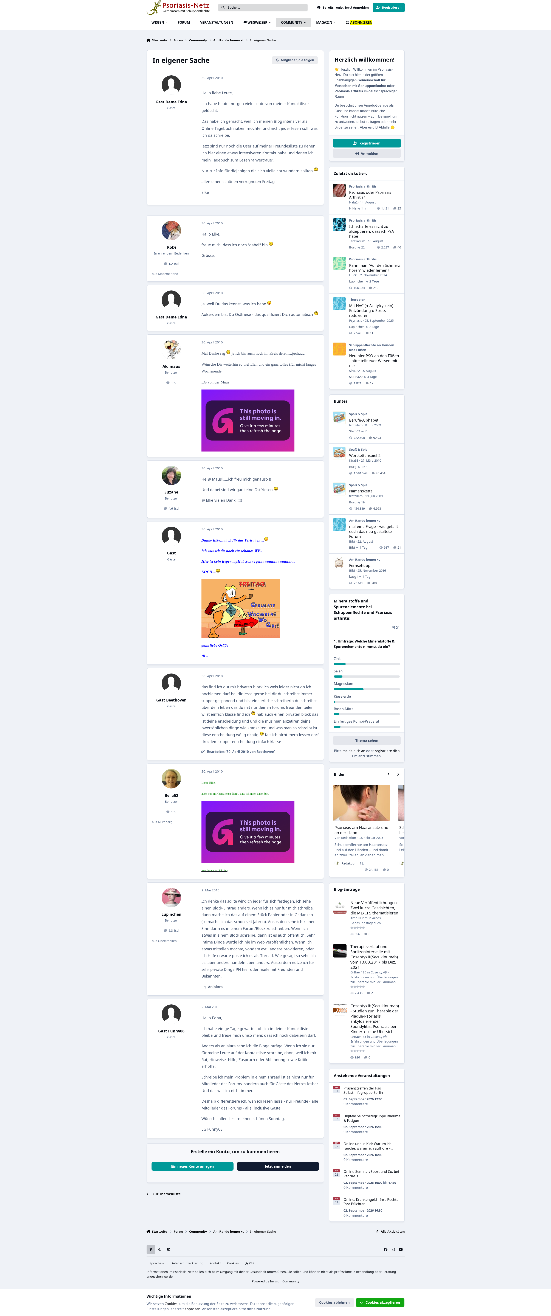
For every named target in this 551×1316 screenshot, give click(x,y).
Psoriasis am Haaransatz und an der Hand (361, 830)
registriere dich (387, 750)
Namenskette (361, 491)
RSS (251, 1263)
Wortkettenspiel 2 (365, 455)
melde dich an (353, 750)
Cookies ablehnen (334, 1302)
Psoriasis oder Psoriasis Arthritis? (370, 195)
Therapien (357, 299)
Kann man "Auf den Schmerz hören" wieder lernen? (374, 268)
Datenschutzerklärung (187, 1263)
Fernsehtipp (359, 565)
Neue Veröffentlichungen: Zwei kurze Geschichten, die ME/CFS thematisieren (374, 908)
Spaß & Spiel (358, 414)
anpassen (192, 1309)
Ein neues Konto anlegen (192, 1166)
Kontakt (215, 1263)
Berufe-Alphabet (363, 420)
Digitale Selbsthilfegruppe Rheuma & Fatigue (372, 1118)
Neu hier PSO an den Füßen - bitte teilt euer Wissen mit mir (374, 360)
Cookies (233, 1263)
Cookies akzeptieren (382, 1302)
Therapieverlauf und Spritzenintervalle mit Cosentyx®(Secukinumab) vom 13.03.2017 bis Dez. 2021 (374, 957)
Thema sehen (366, 740)
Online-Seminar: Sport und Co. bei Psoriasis (371, 1173)
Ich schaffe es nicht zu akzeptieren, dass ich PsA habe (371, 231)
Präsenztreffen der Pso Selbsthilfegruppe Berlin (363, 1090)
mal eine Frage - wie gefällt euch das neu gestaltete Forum (373, 531)
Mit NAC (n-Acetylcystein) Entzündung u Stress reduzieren (371, 310)
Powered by (275, 1281)
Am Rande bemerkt (364, 520)
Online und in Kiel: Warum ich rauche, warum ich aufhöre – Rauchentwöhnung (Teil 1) (368, 1148)
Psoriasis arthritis (362, 186)
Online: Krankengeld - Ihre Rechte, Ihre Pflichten (371, 1201)
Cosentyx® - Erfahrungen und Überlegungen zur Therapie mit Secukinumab (374, 977)
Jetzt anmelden (278, 1166)
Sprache (156, 1263)
